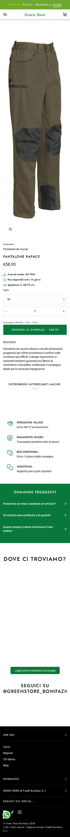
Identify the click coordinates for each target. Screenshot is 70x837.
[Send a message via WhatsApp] (6, 814)
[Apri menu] (9, 14)
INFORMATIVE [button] (11, 779)
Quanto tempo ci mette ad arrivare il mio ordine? (28, 528)
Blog (6, 765)
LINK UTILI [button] (8, 735)
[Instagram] (19, 812)
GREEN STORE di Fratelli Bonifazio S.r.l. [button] (24, 791)
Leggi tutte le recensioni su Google (35, 670)
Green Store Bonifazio (17, 823)
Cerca (6, 746)
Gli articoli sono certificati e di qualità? (27, 515)
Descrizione (9, 342)
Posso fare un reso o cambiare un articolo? (29, 503)
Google (57, 4)
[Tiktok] (12, 812)
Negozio (8, 753)
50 (8, 299)
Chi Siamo (9, 759)
